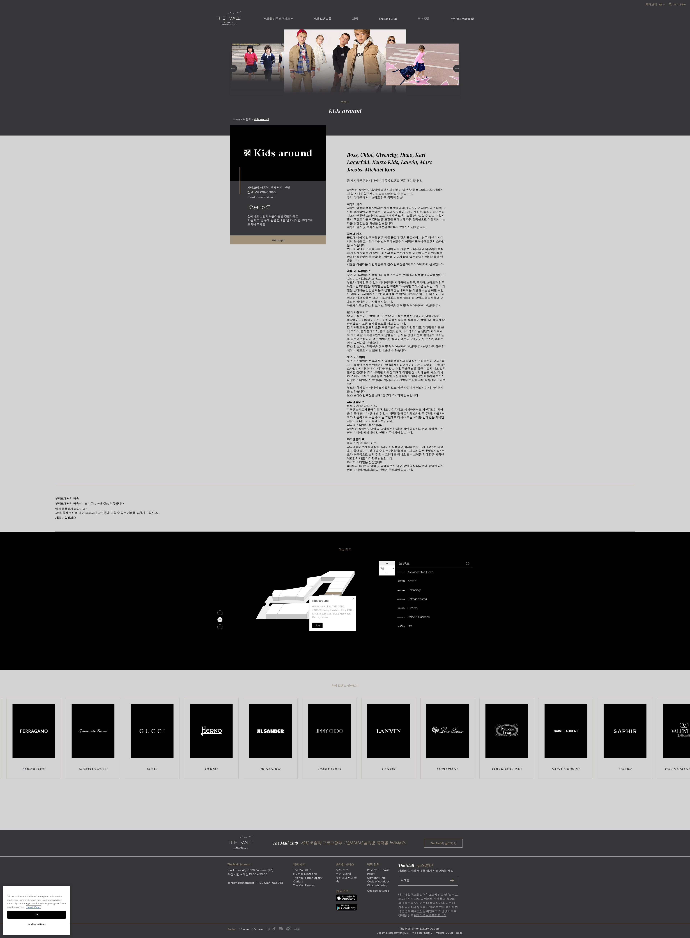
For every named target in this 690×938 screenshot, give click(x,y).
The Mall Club (302, 870)
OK (36, 914)
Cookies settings (378, 890)
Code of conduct (378, 881)
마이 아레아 (679, 4)
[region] (36, 910)
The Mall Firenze (303, 885)
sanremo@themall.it (240, 883)
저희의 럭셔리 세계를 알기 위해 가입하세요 (426, 875)
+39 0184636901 (265, 192)
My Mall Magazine (305, 874)
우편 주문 (342, 870)
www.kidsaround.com (261, 197)
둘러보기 (651, 4)
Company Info (376, 878)
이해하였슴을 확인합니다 (430, 915)
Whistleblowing (377, 885)
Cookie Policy (34, 907)
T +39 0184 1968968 (269, 883)
